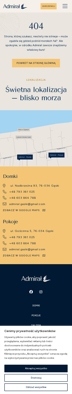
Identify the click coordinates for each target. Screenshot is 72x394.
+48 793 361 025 (22, 191)
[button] (65, 6)
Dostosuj (36, 377)
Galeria (36, 325)
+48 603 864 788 (22, 197)
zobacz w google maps (21, 210)
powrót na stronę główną (36, 63)
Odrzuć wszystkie (36, 387)
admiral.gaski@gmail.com (27, 204)
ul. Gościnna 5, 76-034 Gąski (31, 231)
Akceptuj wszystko (36, 368)
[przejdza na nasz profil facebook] (31, 291)
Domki (36, 305)
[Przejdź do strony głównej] (15, 6)
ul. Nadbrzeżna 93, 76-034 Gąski (34, 185)
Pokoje (36, 315)
